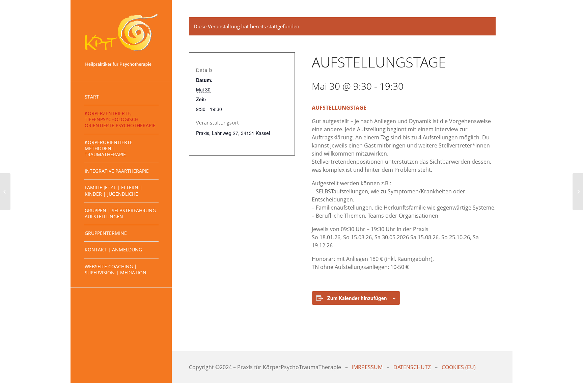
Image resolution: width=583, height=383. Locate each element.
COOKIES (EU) (459, 367)
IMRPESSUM (367, 367)
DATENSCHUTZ (412, 367)
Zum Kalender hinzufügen (357, 298)
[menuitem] (121, 97)
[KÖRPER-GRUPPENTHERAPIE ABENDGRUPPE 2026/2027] (5, 191)
